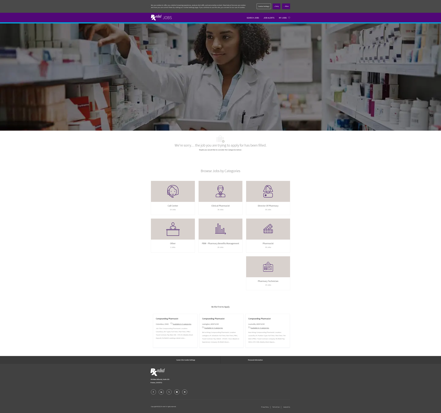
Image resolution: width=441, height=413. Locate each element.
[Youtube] (184, 391)
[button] (264, 6)
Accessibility (286, 407)
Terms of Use (276, 407)
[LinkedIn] (161, 391)
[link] (161, 17)
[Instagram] (176, 391)
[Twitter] (169, 391)
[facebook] (153, 391)
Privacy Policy (265, 407)
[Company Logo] (157, 372)
